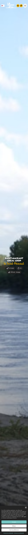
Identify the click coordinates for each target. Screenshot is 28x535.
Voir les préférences (14, 530)
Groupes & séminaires (18, 5)
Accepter (14, 522)
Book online (21, 5)
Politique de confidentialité (8, 533)
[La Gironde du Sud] (11, 6)
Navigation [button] (25, 5)
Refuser (14, 526)
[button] (26, 507)
